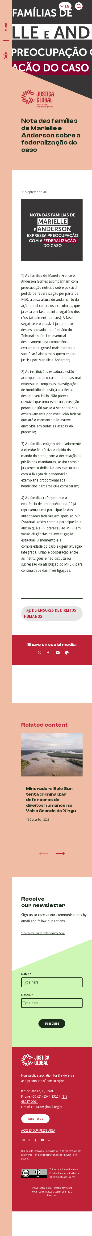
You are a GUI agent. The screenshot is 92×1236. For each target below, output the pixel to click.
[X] (29, 1140)
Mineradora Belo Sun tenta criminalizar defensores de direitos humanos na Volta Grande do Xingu (51, 799)
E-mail (27, 995)
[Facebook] (35, 1140)
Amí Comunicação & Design (48, 1191)
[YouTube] (43, 1140)
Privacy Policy (70, 1154)
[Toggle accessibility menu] (5, 55)
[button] (60, 853)
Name (26, 974)
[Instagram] (23, 1140)
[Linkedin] (49, 1140)
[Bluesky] (55, 1140)
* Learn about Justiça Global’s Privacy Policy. (43, 933)
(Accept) (25, 1158)
